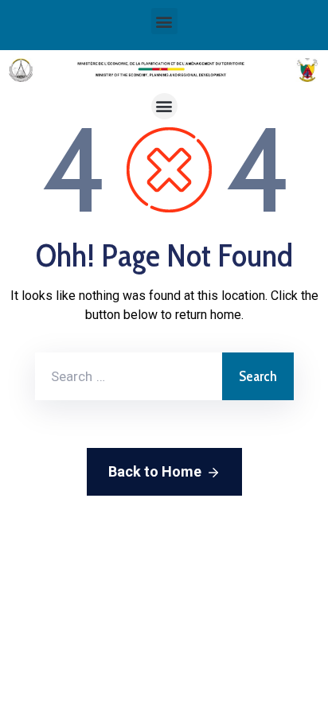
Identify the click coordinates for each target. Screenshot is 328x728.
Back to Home (154, 471)
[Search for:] (128, 376)
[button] (164, 21)
